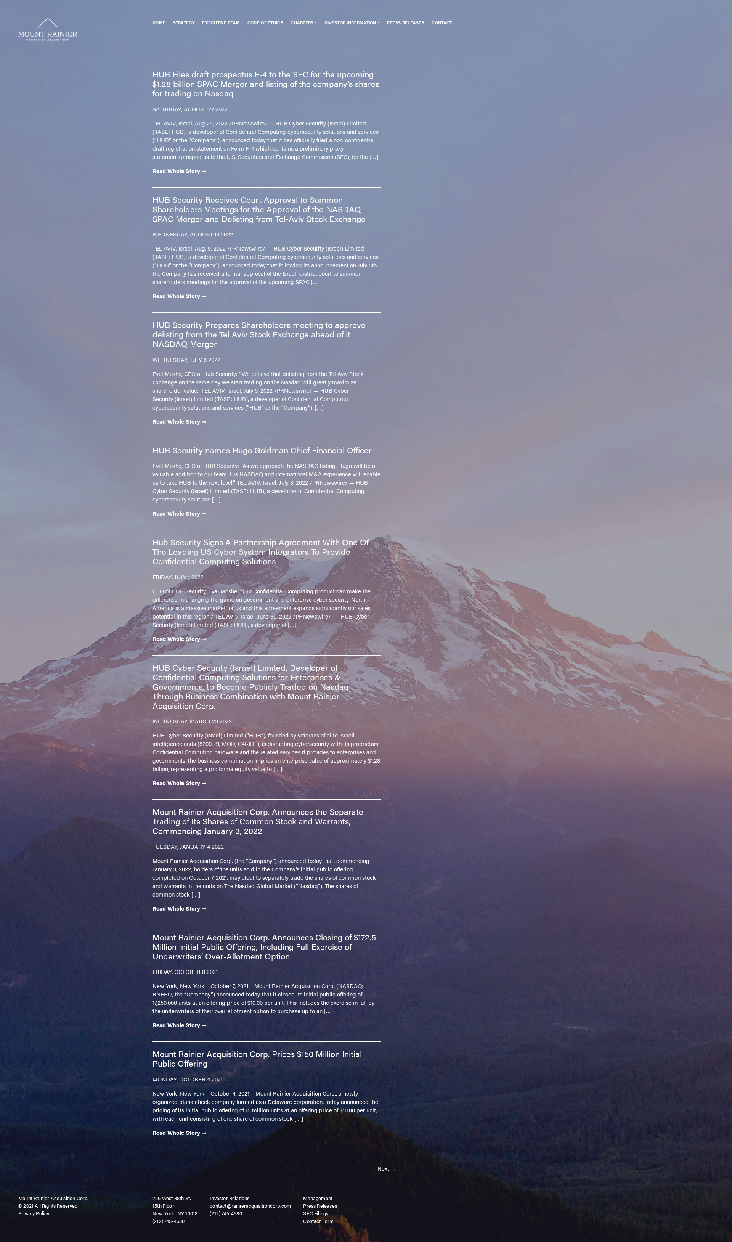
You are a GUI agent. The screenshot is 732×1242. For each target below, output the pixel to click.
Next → (386, 1168)
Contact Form (318, 1220)
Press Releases (405, 23)
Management (317, 1198)
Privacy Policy (34, 1213)
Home (158, 23)
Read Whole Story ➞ (179, 171)
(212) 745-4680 (168, 1220)
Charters (302, 23)
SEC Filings (315, 1213)
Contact (442, 23)
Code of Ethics (265, 23)
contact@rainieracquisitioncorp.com (250, 1205)
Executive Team (221, 23)
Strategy (184, 23)
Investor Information (350, 23)
